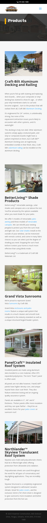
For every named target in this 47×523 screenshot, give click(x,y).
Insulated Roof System (23, 364)
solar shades (25, 231)
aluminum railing (15, 148)
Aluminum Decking (33, 108)
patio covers (30, 409)
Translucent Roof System (21, 454)
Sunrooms (13, 303)
